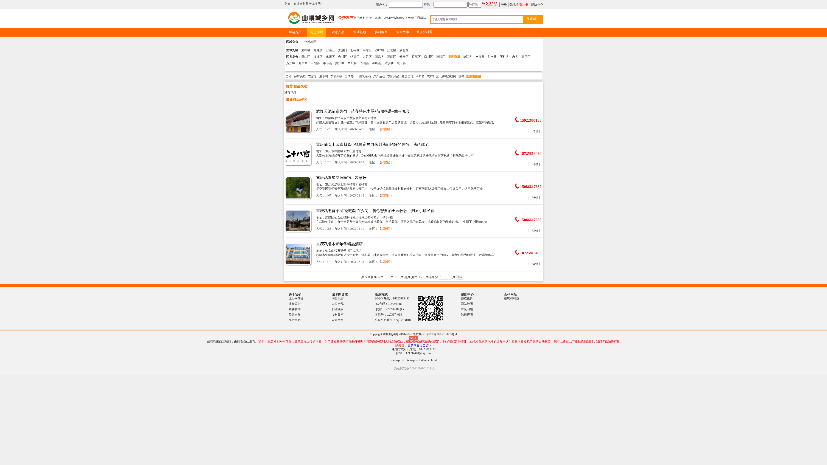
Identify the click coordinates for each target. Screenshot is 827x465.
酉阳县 (352, 63)
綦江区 (416, 56)
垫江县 (467, 56)
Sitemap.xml (412, 360)
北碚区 (354, 50)
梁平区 (525, 56)
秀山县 (364, 63)
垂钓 (461, 76)
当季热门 (351, 76)
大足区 (367, 56)
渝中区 (305, 50)
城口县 (401, 63)
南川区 (428, 56)
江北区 (391, 50)
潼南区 (391, 56)
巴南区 (330, 50)
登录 (512, 4)
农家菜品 (393, 76)
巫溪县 (388, 63)
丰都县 (479, 56)
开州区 (303, 63)
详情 (535, 131)
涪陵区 (440, 56)
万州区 (290, 63)
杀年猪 (420, 76)
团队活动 (365, 76)
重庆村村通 (511, 298)
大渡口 (342, 50)
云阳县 (315, 63)
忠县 (515, 56)
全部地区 (310, 41)
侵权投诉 (467, 298)
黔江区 (339, 63)
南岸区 (367, 50)
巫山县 (376, 63)
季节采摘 (336, 76)
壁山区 (305, 56)
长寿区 (404, 56)
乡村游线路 (448, 76)
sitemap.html (429, 360)
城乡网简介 (296, 298)
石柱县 (504, 56)
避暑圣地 (407, 76)
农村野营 (433, 76)
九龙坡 (318, 50)
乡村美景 (300, 76)
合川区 (342, 56)
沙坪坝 (379, 50)
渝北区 (404, 50)
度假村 (323, 76)
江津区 (318, 56)
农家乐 (312, 76)
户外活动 (379, 76)
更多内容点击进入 (419, 345)
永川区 (330, 56)
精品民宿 (474, 76)
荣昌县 (379, 56)
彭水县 (492, 56)
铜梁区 (354, 56)
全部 (289, 76)
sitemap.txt (397, 360)
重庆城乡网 (313, 3)
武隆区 (454, 56)
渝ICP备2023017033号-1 (441, 334)
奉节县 (327, 63)
